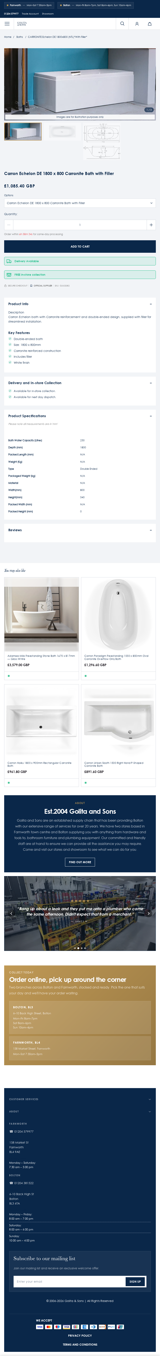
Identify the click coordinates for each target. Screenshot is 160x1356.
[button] (7, 24)
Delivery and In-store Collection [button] (35, 382)
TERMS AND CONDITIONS (80, 1344)
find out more (80, 862)
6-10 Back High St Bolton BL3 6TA (21, 1199)
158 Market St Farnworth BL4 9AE (19, 1147)
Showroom (48, 13)
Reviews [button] (15, 530)
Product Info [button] (18, 303)
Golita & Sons (74, 1301)
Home (7, 37)
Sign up (135, 1281)
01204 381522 (24, 1183)
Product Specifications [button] (27, 415)
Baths (19, 37)
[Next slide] (148, 913)
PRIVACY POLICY (80, 1335)
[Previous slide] (11, 913)
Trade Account (30, 13)
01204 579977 (11, 13)
